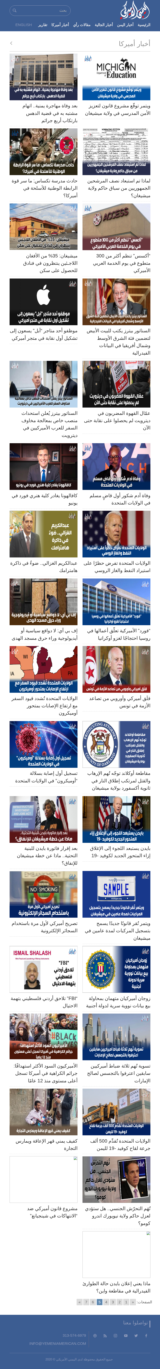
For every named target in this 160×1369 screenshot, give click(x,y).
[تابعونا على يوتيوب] (126, 1335)
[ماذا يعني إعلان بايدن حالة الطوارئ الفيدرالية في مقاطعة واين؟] (116, 1255)
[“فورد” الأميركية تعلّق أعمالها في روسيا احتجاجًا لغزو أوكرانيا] (116, 602)
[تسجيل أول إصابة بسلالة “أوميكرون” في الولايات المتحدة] (44, 745)
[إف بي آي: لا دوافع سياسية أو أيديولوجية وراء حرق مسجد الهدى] (44, 602)
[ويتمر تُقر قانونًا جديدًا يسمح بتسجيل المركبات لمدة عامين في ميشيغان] (116, 895)
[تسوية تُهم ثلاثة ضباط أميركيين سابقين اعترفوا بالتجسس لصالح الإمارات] (116, 1038)
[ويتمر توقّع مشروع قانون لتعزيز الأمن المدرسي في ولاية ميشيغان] (116, 78)
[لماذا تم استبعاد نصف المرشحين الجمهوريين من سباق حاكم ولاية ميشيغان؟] (116, 152)
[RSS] (105, 1335)
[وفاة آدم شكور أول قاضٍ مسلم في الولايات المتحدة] (116, 467)
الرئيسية (144, 25)
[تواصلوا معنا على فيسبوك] (146, 1335)
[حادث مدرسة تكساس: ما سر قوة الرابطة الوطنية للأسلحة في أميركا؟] (44, 152)
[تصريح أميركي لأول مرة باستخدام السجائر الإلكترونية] (44, 895)
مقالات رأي (82, 25)
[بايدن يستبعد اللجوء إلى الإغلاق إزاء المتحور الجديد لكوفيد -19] (116, 820)
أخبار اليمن (125, 25)
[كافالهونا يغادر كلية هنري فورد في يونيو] (44, 467)
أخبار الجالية (104, 25)
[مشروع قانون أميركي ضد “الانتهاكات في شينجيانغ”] (44, 1180)
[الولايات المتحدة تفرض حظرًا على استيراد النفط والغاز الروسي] (116, 535)
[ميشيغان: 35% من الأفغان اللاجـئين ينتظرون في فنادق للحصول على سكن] (44, 227)
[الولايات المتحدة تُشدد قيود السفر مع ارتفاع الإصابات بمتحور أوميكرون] (44, 670)
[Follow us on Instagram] (115, 1335)
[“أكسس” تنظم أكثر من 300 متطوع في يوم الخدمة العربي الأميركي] (116, 227)
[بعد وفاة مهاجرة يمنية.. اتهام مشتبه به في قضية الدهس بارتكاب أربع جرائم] (44, 78)
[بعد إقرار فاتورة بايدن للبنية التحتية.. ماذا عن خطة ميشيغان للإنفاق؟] (44, 820)
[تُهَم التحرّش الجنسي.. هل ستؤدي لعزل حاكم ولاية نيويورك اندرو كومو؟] (116, 1180)
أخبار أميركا (60, 25)
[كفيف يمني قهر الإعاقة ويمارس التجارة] (44, 1113)
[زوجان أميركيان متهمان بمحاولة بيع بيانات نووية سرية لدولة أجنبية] (116, 970)
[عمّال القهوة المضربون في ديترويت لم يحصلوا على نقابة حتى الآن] (116, 385)
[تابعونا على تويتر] (136, 1335)
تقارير (42, 25)
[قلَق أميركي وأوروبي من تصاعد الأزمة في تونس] (116, 670)
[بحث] (14, 10)
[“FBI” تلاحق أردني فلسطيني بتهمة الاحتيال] (44, 970)
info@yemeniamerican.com (57, 1343)
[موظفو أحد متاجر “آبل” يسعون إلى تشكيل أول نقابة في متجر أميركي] (44, 303)
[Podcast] (95, 1335)
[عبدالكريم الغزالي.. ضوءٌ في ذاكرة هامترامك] (44, 535)
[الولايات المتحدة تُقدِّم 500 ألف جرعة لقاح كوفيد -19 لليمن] (116, 1113)
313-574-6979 (74, 1335)
